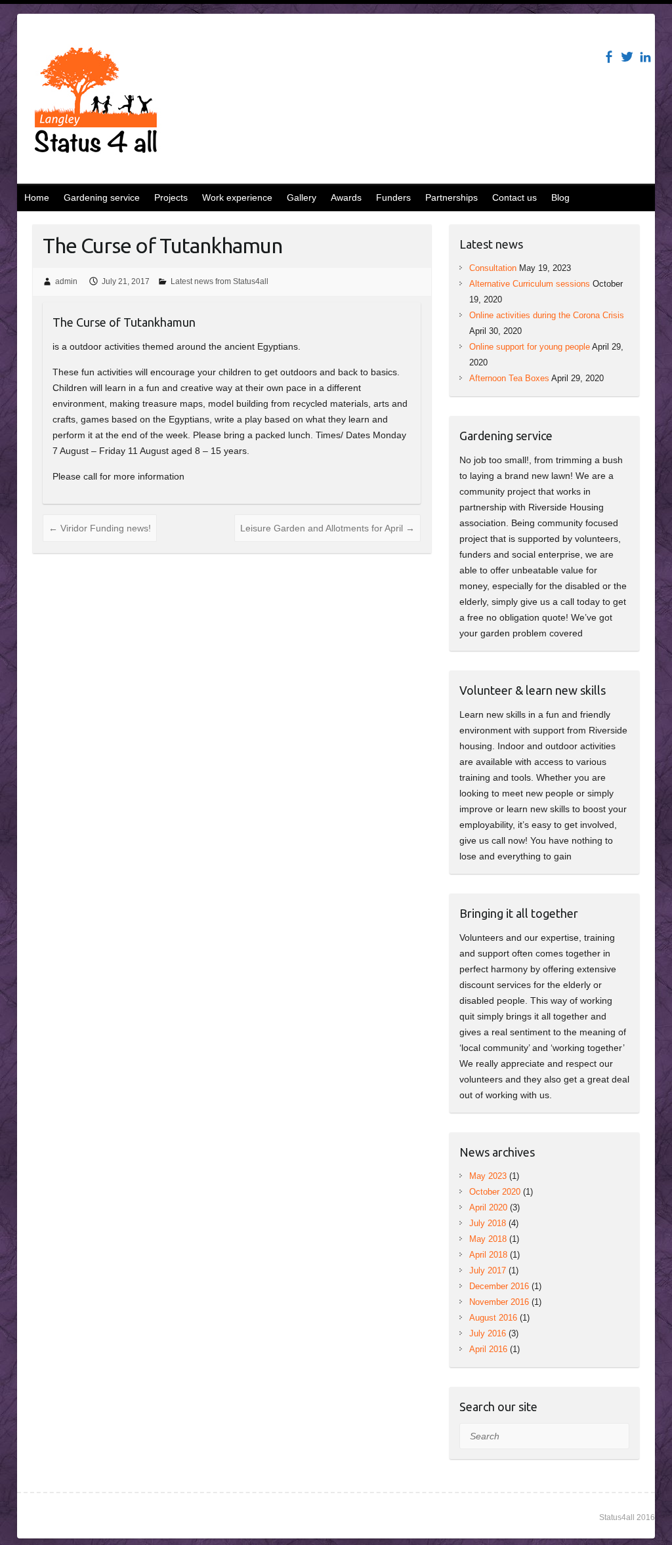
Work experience (237, 197)
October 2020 (494, 1192)
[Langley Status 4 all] (95, 103)
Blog (560, 197)
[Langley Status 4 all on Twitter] (627, 57)
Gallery (301, 197)
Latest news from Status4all (219, 281)
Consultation (492, 268)
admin (66, 281)
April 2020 (488, 1207)
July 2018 (487, 1223)
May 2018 (488, 1239)
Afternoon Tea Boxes (509, 378)
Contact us (514, 197)
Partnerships (451, 197)
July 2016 (487, 1333)
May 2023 (488, 1176)
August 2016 (493, 1318)
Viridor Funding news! (100, 528)
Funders (393, 197)
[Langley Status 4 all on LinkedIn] (645, 57)
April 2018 (488, 1255)
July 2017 (487, 1270)
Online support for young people (529, 347)
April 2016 (488, 1349)
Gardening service (102, 197)
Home (36, 197)
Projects (171, 197)
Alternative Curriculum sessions (529, 284)
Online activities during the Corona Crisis (546, 315)
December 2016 (499, 1286)
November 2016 (499, 1302)
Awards (346, 197)
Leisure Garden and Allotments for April (327, 528)
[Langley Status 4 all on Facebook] (609, 57)
